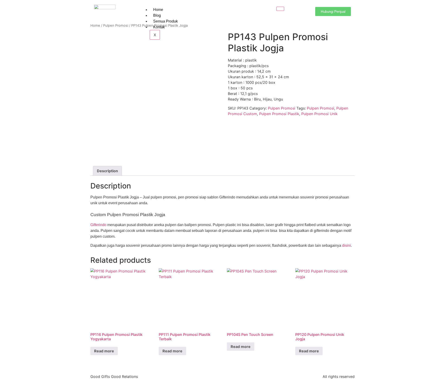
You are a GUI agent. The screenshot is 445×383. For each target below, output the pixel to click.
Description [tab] (107, 171)
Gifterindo (98, 225)
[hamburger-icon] (280, 9)
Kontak (159, 27)
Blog (157, 15)
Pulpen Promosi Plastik (279, 113)
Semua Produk (165, 21)
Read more (104, 351)
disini (346, 245)
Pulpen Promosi (115, 25)
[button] (292, 10)
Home (158, 10)
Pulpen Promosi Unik (319, 113)
